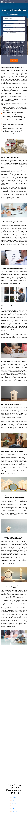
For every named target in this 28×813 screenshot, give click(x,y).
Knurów (14, 805)
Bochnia (14, 797)
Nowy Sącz (15, 811)
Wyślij (14, 60)
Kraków (14, 808)
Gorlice (14, 803)
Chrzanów (14, 800)
